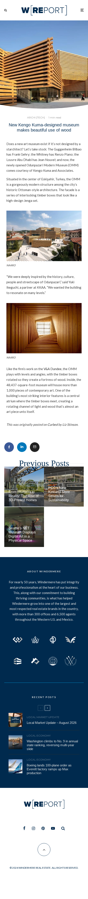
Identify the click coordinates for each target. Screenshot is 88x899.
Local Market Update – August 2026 (51, 722)
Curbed (52, 424)
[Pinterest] (43, 828)
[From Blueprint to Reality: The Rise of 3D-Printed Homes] (24, 487)
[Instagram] (33, 828)
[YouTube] (53, 828)
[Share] (9, 447)
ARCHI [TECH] (36, 117)
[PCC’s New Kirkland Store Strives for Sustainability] (64, 487)
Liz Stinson (70, 424)
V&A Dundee (53, 369)
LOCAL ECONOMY (39, 735)
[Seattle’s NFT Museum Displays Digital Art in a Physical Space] (24, 527)
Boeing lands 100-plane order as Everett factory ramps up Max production (49, 769)
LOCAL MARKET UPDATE (43, 717)
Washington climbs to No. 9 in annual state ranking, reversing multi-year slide (52, 745)
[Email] (35, 447)
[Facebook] (24, 828)
